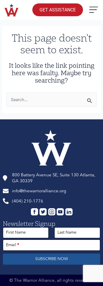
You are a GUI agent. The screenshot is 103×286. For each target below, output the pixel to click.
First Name (16, 232)
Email (12, 244)
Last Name (67, 232)
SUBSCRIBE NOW (51, 258)
